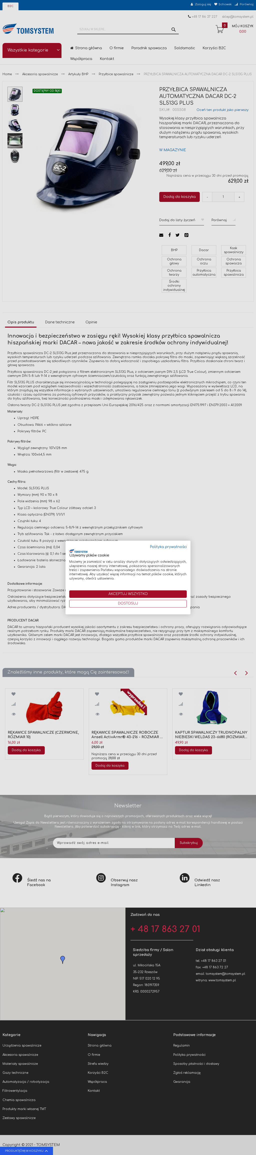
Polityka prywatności (168, 547)
